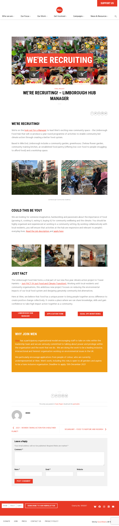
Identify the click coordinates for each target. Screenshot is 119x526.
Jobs (16, 521)
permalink (76, 404)
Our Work (41, 16)
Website (80, 469)
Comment (19, 449)
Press (24, 521)
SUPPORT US (107, 3)
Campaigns (78, 16)
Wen (17, 340)
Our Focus (25, 16)
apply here (58, 231)
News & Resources (99, 16)
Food (56, 89)
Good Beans (102, 522)
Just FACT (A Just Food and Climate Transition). (44, 283)
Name (17, 469)
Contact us (36, 521)
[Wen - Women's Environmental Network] (59, 9)
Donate (6, 521)
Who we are (7, 16)
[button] (116, 16)
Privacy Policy (51, 521)
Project (61, 89)
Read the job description (38, 231)
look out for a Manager (35, 130)
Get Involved (59, 16)
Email (48, 469)
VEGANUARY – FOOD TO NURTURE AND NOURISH (84, 429)
